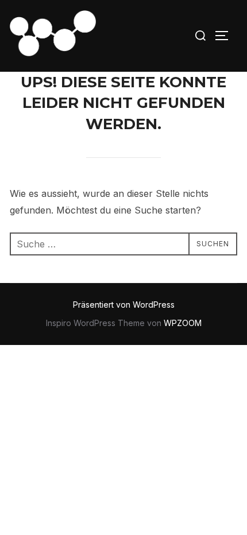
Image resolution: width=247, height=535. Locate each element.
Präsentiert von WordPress (124, 304)
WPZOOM (183, 323)
